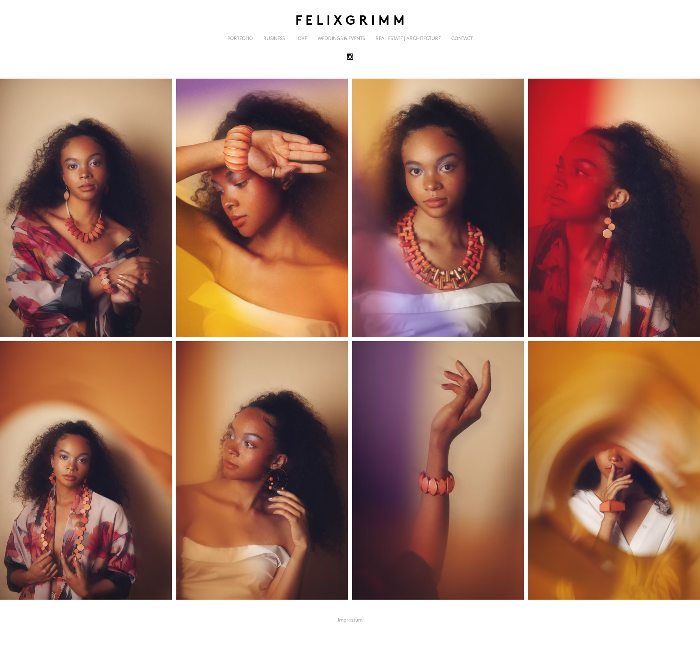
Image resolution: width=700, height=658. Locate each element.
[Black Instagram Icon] (350, 56)
